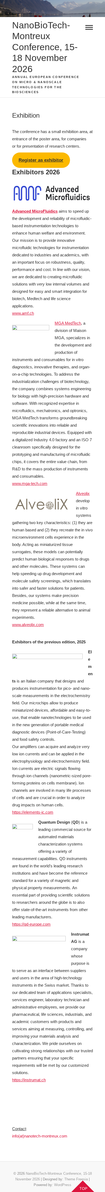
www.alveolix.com (28, 624)
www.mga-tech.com (29, 483)
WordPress (62, 1185)
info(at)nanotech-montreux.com (39, 1136)
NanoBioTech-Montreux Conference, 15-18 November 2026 (45, 47)
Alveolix (83, 493)
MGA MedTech (68, 323)
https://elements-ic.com (32, 812)
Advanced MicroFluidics (35, 211)
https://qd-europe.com (31, 924)
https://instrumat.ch (29, 1080)
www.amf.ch (23, 313)
